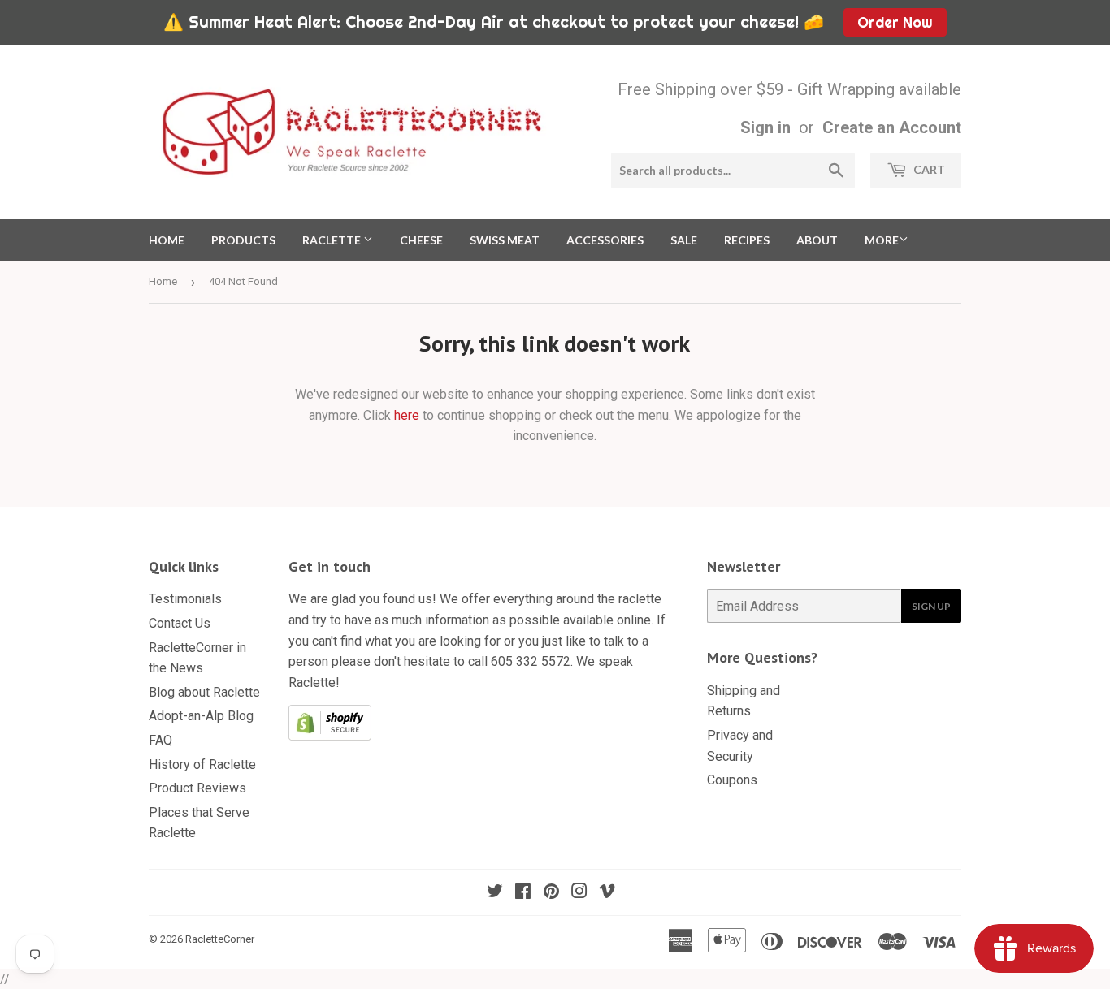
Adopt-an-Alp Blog (201, 715)
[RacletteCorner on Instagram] (579, 892)
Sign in (765, 127)
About (817, 240)
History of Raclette (202, 764)
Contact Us (179, 623)
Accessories (605, 240)
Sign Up (931, 606)
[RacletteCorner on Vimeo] (607, 892)
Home (166, 240)
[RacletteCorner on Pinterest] (551, 892)
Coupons (732, 780)
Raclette (332, 240)
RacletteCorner (219, 939)
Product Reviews (197, 788)
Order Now (894, 22)
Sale (683, 240)
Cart (928, 169)
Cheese (421, 240)
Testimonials (185, 599)
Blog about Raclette (204, 692)
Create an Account (891, 127)
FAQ (160, 740)
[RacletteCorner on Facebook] (522, 892)
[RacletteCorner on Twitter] (495, 892)
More (882, 240)
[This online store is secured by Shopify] (329, 736)
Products (243, 240)
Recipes (747, 240)
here (406, 415)
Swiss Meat (505, 240)
